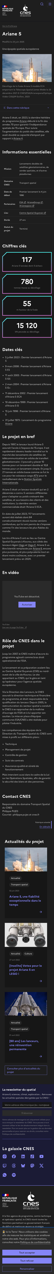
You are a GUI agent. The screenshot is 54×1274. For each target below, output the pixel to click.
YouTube (41, 1156)
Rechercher (42, 4)
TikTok (32, 1156)
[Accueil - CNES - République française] (31, 1200)
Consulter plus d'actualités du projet (23, 1070)
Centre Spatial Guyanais (31, 212)
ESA (21, 202)
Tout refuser (27, 1260)
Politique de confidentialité (35, 1242)
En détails (45, 826)
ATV (36, 475)
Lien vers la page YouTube (13, 627)
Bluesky (23, 1165)
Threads (13, 1165)
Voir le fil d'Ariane (9, 26)
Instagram (4, 1156)
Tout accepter (27, 1252)
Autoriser (27, 604)
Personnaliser (27, 1269)
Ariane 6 (37, 548)
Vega (21, 545)
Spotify (13, 1174)
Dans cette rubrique (18, 107)
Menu (50, 4)
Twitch (4, 1165)
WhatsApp (4, 1174)
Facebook (13, 1156)
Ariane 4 (18, 138)
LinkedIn (23, 1156)
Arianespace (25, 205)
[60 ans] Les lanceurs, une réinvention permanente (24, 1045)
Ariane (23, 121)
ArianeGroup (33, 202)
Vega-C (32, 545)
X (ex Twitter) (41, 1165)
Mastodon (32, 1165)
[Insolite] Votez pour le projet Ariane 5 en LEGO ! (25, 970)
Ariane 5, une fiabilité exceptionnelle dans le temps (25, 900)
